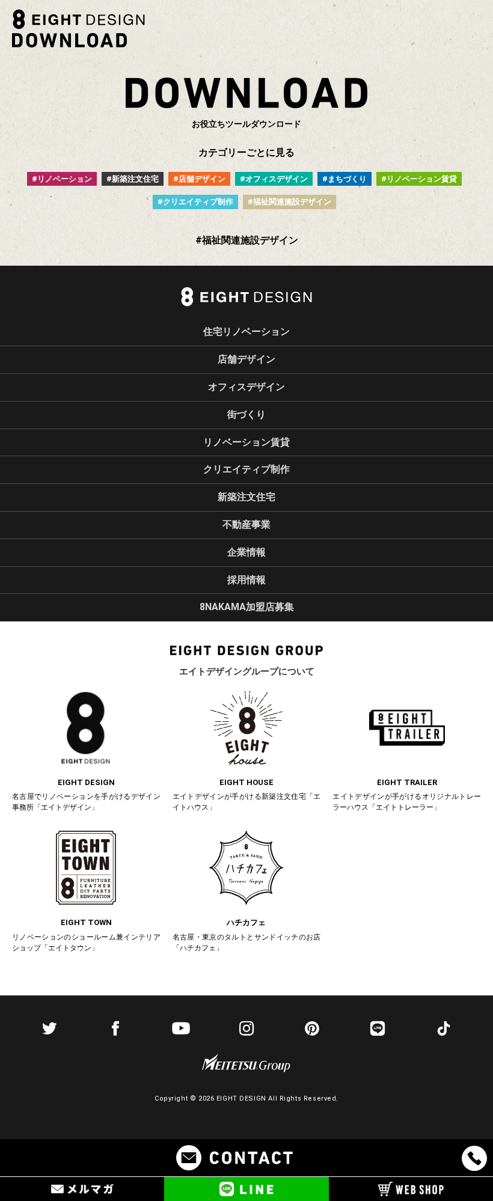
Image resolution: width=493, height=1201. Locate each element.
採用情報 (246, 579)
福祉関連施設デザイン (292, 201)
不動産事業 (246, 524)
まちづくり (347, 178)
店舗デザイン (202, 178)
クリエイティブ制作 (198, 201)
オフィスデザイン (276, 178)
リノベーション (64, 178)
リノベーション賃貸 (422, 178)
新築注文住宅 (135, 178)
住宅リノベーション (246, 331)
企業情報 (246, 552)
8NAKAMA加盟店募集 (247, 607)
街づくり (246, 414)
